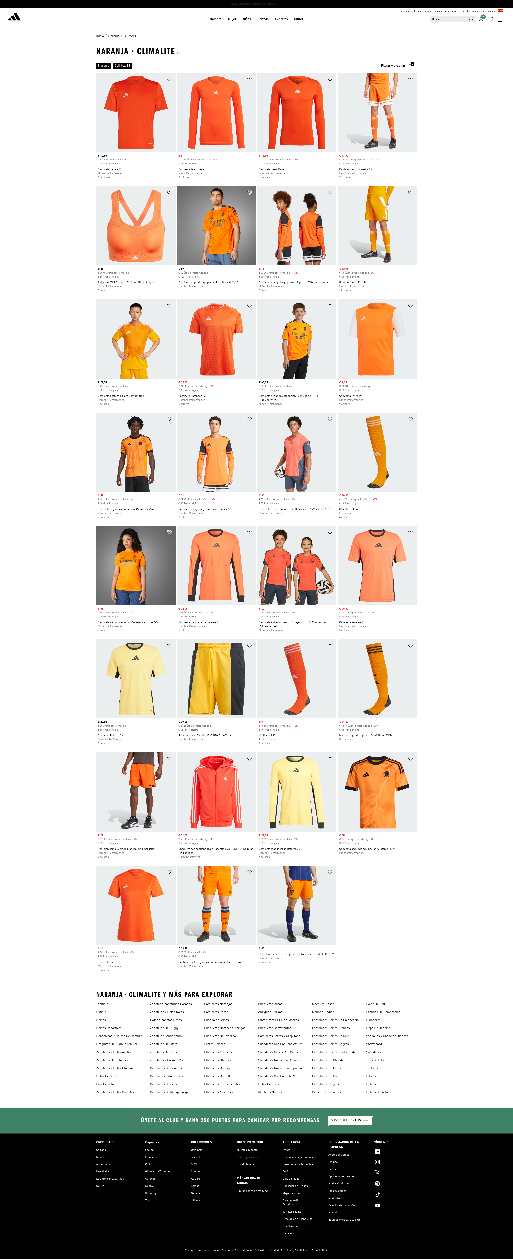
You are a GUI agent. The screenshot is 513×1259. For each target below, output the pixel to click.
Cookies (248, 1250)
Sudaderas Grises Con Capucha (280, 1052)
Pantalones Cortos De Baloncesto (335, 1020)
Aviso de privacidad (267, 1250)
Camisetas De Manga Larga (169, 1092)
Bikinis (101, 1012)
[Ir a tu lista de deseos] (490, 19)
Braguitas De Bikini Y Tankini (116, 1044)
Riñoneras (373, 1020)
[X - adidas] (395, 1173)
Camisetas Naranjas (218, 1004)
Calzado (263, 19)
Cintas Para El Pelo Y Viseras (278, 1020)
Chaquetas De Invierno (220, 1036)
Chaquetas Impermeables (222, 1084)
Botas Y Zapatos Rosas (166, 1020)
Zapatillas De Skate (163, 1044)
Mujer (232, 19)
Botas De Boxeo (107, 1076)
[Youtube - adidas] (395, 1206)
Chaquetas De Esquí (218, 1068)
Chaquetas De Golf (217, 1076)
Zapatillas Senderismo (166, 1036)
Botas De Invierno (270, 1084)
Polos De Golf (375, 1004)
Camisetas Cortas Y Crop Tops (279, 1036)
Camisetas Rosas (216, 1012)
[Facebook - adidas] (395, 1151)
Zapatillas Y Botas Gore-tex (115, 1092)
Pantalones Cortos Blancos (331, 1028)
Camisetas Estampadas (166, 1076)
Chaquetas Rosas (270, 1004)
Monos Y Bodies (323, 1012)
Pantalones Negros (325, 1084)
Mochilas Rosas (323, 1004)
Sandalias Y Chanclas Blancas (387, 1036)
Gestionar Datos (231, 1250)
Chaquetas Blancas (217, 1060)
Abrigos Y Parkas (270, 1012)
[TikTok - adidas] (395, 1195)
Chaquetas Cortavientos (274, 1028)
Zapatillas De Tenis (163, 1052)
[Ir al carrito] (500, 19)
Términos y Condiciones (295, 1250)
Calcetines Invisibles (326, 1092)
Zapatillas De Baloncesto (113, 1060)
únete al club (488, 11)
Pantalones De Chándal (328, 1060)
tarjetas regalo (470, 11)
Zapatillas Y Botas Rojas (167, 1012)
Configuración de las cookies (202, 1250)
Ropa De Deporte (378, 1028)
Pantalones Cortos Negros (330, 1044)
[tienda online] (14, 17)
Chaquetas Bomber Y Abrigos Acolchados (224, 1029)
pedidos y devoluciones (447, 11)
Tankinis (102, 1004)
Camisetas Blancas (163, 1084)
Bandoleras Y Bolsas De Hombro (119, 1036)
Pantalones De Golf (325, 1076)
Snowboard (374, 1044)
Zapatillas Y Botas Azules (113, 1052)
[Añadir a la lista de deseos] (169, 80)
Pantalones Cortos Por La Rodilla (335, 1052)
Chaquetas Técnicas (218, 1052)
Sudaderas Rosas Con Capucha (280, 1068)
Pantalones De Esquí (326, 1068)
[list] (237, 66)
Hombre (216, 19)
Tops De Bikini (376, 1060)
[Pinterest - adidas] (395, 1184)
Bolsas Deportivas (109, 1028)
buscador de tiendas (411, 11)
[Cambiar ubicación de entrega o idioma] (501, 11)
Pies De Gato (105, 1084)
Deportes (281, 19)
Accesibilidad (320, 1250)
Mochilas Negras (270, 1092)
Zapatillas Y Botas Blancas (114, 1068)
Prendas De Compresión (383, 1012)
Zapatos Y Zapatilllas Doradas (171, 1004)
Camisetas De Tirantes (166, 1068)
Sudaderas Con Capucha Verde (279, 1076)
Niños (247, 19)
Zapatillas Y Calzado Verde (168, 1060)
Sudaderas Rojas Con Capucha (279, 1060)
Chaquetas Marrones (218, 1092)
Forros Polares (214, 1044)
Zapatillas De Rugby (164, 1028)
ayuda (428, 11)
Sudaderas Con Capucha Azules (280, 1044)
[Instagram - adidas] (395, 1162)
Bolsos (101, 1020)
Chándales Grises (216, 1020)
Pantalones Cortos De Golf (330, 1036)
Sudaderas (373, 1052)
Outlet (298, 19)
